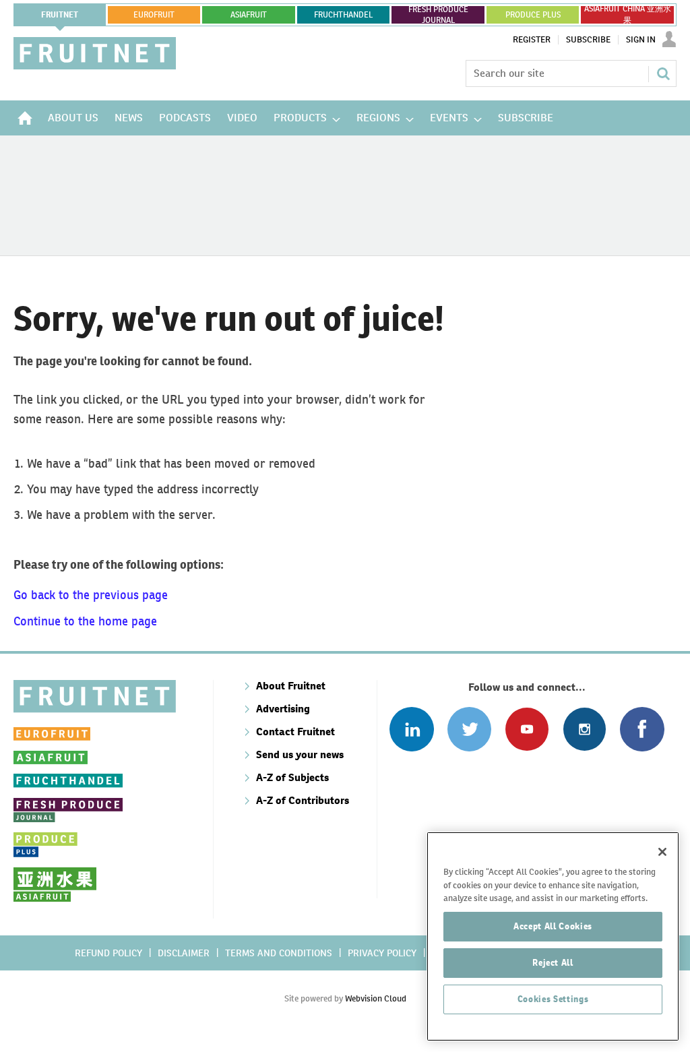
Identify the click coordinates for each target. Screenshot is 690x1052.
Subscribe (588, 39)
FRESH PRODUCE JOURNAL (438, 15)
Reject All (552, 962)
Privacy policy (382, 953)
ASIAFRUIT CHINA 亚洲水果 (627, 15)
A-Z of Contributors (302, 800)
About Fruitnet (290, 686)
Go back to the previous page (90, 594)
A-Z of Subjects (292, 777)
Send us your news (300, 754)
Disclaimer (184, 953)
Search (663, 73)
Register (532, 39)
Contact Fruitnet (295, 731)
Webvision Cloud (375, 998)
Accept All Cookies (552, 926)
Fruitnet (59, 14)
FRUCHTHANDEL (343, 14)
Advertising (283, 709)
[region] (553, 936)
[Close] (662, 852)
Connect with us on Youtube (526, 729)
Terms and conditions (278, 953)
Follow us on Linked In (411, 729)
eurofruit (154, 14)
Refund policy (108, 953)
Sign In (641, 39)
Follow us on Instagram (584, 729)
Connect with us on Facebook (642, 729)
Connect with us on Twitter (469, 729)
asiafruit (248, 14)
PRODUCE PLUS (533, 14)
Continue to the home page (85, 621)
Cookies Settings (553, 999)
